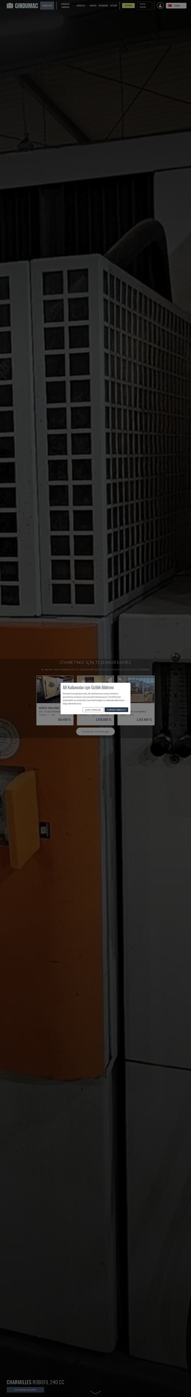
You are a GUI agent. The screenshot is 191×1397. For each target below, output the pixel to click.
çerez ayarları (93, 709)
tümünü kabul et (116, 709)
